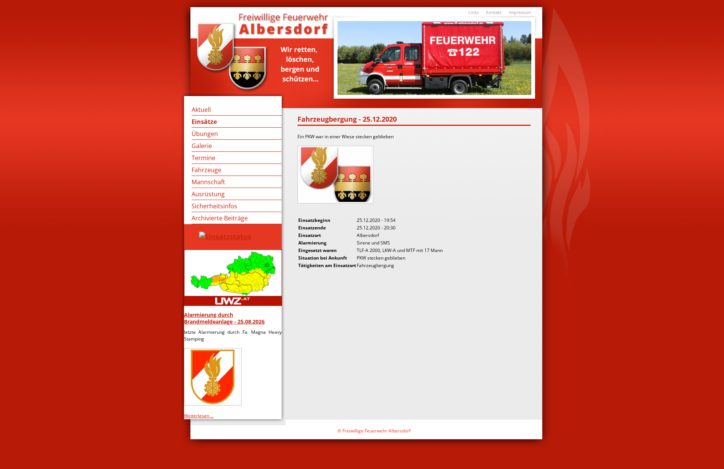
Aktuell (201, 109)
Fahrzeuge (206, 170)
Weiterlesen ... (199, 415)
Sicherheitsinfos (214, 206)
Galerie (202, 146)
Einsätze (204, 122)
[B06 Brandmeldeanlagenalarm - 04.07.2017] (336, 201)
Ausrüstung (208, 194)
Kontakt (494, 12)
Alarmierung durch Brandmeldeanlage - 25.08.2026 (224, 318)
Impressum (520, 12)
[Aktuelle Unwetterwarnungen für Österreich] (233, 277)
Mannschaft (208, 182)
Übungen (205, 134)
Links (473, 12)
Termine (203, 158)
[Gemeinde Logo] (213, 403)
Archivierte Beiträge (220, 218)
